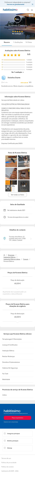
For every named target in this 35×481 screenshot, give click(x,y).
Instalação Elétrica (14, 29)
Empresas (11, 255)
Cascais (25, 259)
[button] (17, 434)
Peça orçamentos (17, 478)
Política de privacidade (8, 462)
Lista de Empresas (8, 453)
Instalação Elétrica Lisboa (12, 259)
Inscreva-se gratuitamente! (15, 4)
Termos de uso (6, 458)
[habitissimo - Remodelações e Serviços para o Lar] (8, 10)
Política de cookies (7, 467)
